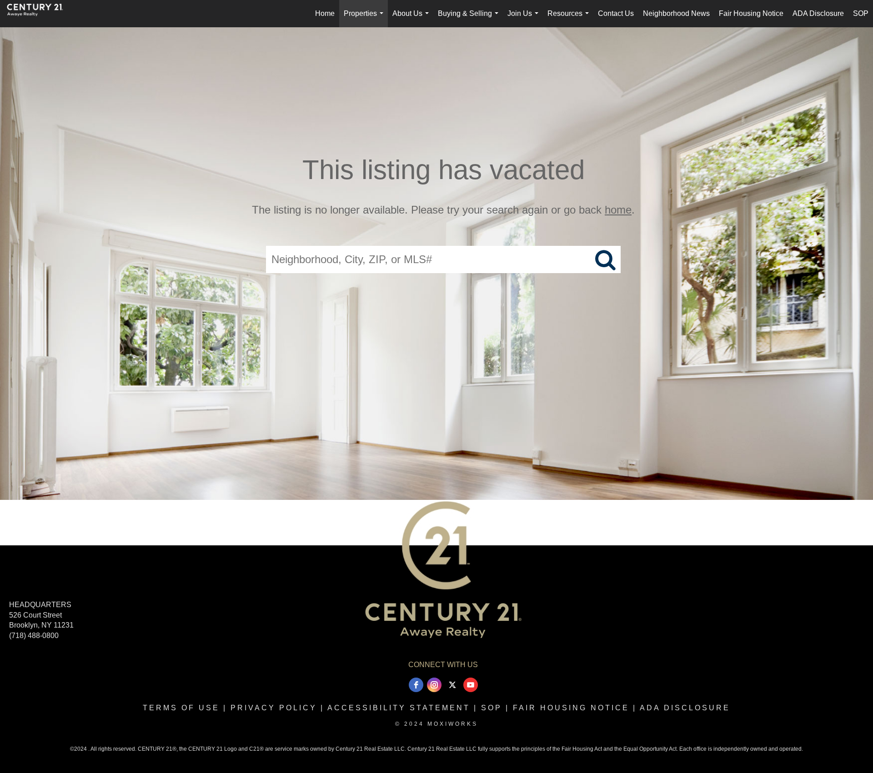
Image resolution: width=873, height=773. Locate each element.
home (618, 210)
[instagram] (434, 685)
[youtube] (470, 685)
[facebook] (416, 685)
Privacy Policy (274, 708)
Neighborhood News (676, 13)
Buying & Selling (470, 18)
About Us (412, 18)
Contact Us (616, 13)
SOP (860, 13)
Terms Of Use (181, 708)
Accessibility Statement (398, 708)
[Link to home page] (39, 13)
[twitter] (452, 685)
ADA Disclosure (818, 13)
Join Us (524, 18)
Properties (365, 18)
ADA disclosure (685, 708)
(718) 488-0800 (34, 635)
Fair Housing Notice (751, 13)
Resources (569, 18)
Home (325, 13)
